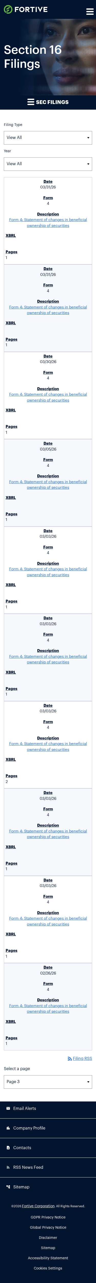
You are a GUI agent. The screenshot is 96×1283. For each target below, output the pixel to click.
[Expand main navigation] (89, 11)
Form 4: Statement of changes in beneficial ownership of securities (48, 223)
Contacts (18, 1148)
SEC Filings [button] (52, 102)
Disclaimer (48, 1238)
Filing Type (13, 125)
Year (7, 151)
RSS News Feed (24, 1167)
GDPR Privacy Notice (48, 1217)
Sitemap (17, 1187)
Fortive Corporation (38, 1206)
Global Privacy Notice (48, 1227)
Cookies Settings (48, 1268)
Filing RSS (79, 1059)
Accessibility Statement (48, 1258)
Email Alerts (21, 1108)
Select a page (17, 1069)
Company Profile (25, 1128)
